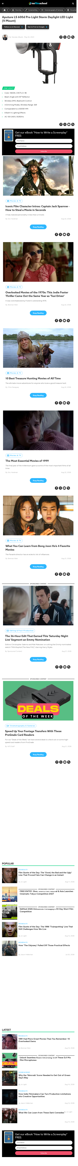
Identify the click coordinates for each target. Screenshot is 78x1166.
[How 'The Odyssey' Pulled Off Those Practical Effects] (9, 1119)
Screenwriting (32, 10)
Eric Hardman (13, 219)
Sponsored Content (15, 651)
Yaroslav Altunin (17, 37)
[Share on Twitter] (65, 37)
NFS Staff (11, 746)
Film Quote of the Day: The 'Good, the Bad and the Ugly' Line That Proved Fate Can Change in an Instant (45, 1045)
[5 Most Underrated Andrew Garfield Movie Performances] (38, 878)
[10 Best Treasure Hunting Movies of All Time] (38, 348)
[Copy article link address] (72, 37)
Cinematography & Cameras (53, 10)
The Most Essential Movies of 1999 (27, 460)
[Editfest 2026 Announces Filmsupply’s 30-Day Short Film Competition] (9, 1083)
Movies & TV (15, 201)
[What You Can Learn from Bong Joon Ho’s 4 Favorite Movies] (38, 515)
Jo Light (11, 921)
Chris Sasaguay (13, 387)
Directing (18, 10)
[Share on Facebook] (61, 37)
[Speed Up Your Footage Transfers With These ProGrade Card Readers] (38, 701)
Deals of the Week (19, 740)
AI (7, 10)
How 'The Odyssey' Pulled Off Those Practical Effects (44, 1116)
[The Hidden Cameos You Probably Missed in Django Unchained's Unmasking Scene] (38, 792)
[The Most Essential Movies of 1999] (38, 430)
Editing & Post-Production (22, 631)
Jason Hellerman (14, 835)
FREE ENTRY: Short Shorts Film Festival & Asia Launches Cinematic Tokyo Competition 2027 (46, 1063)
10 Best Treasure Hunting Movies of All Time (33, 378)
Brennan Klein (13, 305)
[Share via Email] (68, 37)
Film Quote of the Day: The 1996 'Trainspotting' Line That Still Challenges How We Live (45, 1099)
